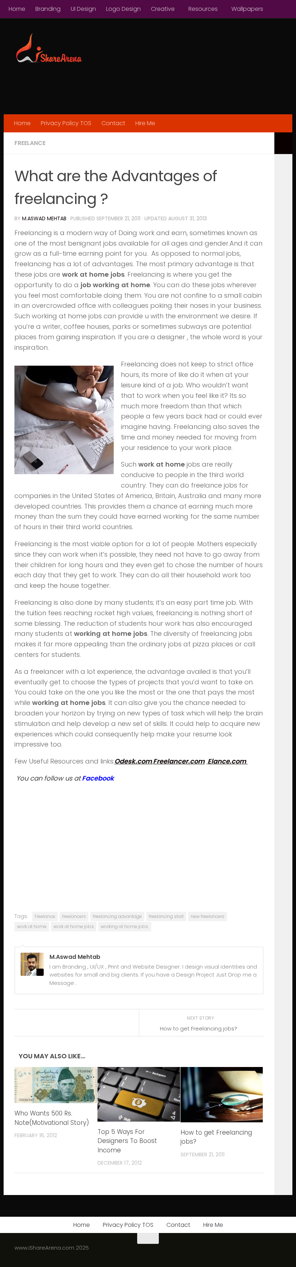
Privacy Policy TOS (66, 123)
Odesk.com (133, 761)
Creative (163, 9)
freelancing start (166, 916)
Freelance (29, 143)
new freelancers (208, 916)
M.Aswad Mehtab (44, 218)
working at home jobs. (125, 926)
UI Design (83, 9)
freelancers (74, 916)
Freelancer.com (179, 761)
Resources (203, 9)
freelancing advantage (117, 916)
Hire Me (145, 123)
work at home (32, 926)
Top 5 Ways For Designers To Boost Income (127, 1141)
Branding (48, 9)
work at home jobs (73, 926)
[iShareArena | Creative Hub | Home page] (48, 49)
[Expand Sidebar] (283, 143)
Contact (113, 123)
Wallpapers (247, 9)
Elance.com (228, 761)
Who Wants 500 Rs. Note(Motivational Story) (51, 1118)
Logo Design (123, 9)
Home (17, 9)
